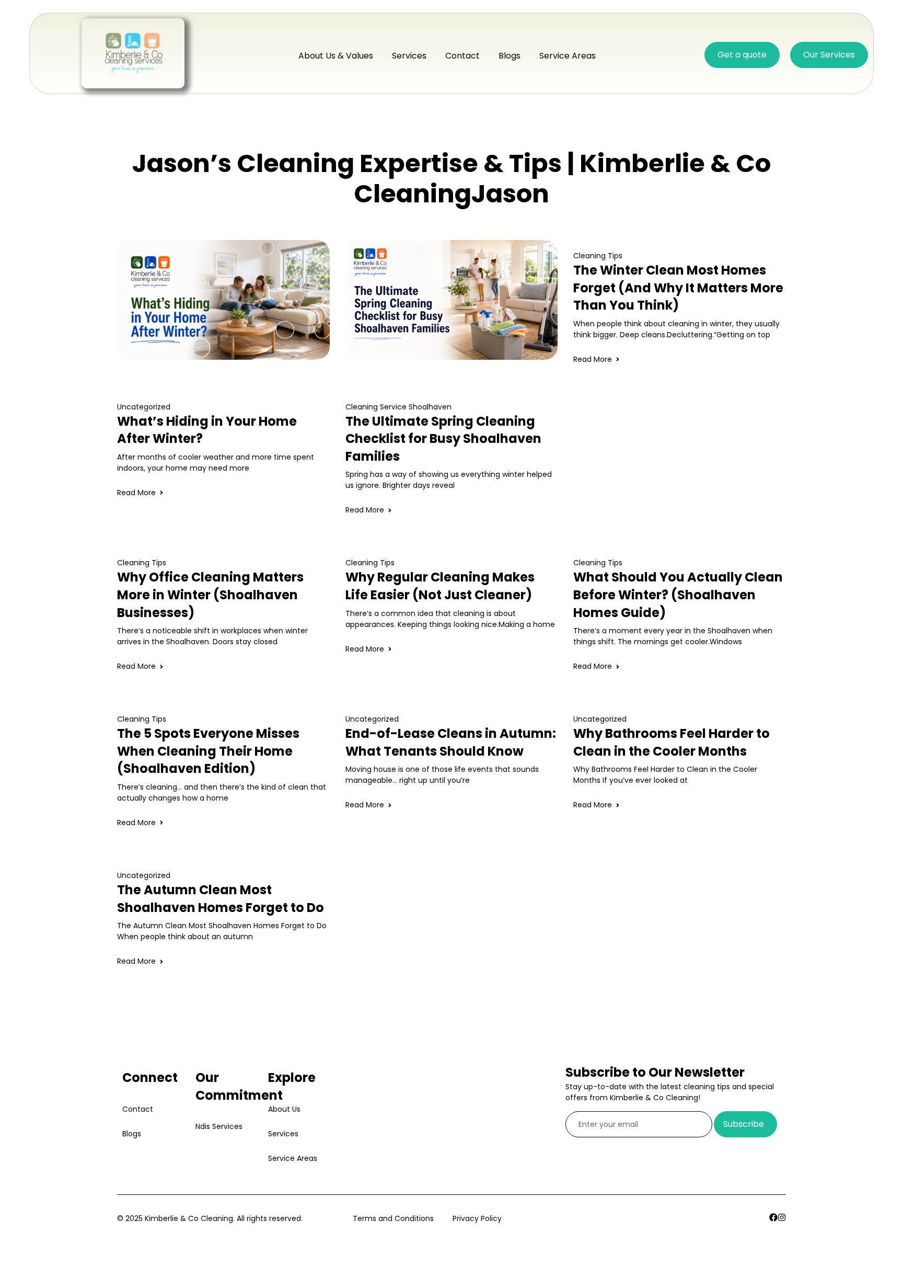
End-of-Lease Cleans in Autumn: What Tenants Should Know (450, 742)
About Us (284, 1109)
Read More (136, 492)
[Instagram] (782, 1217)
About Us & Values (335, 56)
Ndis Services (218, 1126)
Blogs (509, 56)
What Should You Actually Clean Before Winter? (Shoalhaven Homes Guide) (678, 594)
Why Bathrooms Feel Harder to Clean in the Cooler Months (671, 742)
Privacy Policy (477, 1218)
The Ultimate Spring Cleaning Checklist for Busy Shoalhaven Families (443, 439)
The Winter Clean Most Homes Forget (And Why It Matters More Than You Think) (678, 287)
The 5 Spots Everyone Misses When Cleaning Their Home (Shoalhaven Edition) (208, 751)
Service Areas (567, 56)
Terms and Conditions (393, 1218)
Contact (462, 56)
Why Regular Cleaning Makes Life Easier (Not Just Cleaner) (440, 585)
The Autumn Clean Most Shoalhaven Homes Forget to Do (220, 898)
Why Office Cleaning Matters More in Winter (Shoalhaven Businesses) (210, 594)
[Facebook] (773, 1217)
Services (409, 56)
